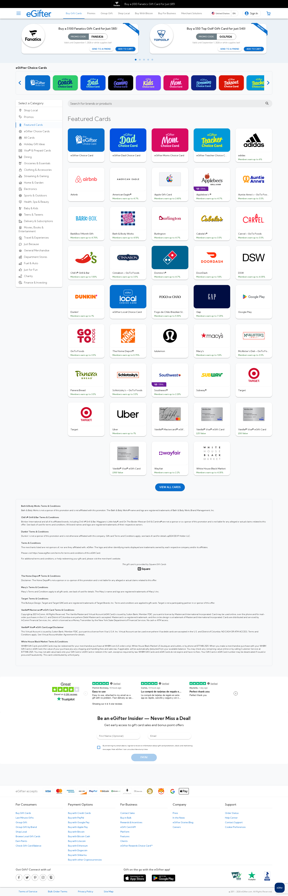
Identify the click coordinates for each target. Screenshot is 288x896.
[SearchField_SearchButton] (267, 103)
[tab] (73, 13)
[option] (39, 110)
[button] (251, 13)
